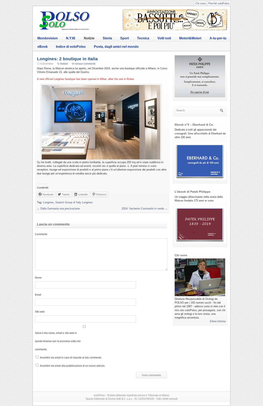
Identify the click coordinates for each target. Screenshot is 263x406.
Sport (124, 38)
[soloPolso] (64, 29)
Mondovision (47, 38)
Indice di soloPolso (71, 46)
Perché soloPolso (218, 3)
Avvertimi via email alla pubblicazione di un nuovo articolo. (72, 365)
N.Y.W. (71, 38)
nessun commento (85, 63)
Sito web (40, 311)
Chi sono (200, 3)
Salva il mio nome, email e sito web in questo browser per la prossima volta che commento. (58, 341)
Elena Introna (218, 321)
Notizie (89, 38)
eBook (42, 46)
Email (38, 294)
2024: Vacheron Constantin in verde (144, 208)
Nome (38, 277)
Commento (41, 234)
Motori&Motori (190, 38)
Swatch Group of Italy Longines (74, 202)
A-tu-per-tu (218, 38)
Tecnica (143, 38)
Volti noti (164, 38)
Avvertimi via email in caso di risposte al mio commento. (71, 357)
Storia (107, 38)
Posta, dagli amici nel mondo (116, 46)
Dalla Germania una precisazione (58, 208)
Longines (48, 202)
